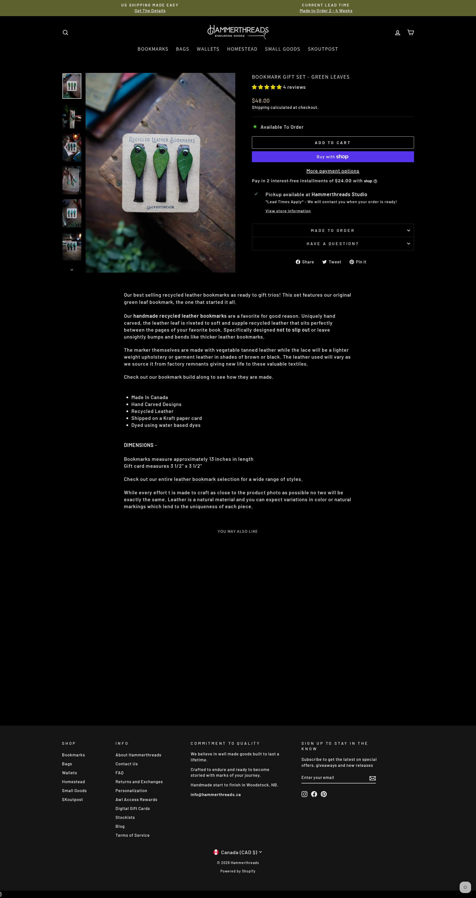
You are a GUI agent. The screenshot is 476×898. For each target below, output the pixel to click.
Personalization (131, 790)
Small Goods (282, 49)
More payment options (332, 171)
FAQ (120, 772)
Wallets (208, 49)
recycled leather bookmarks (196, 295)
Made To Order (333, 230)
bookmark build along (183, 377)
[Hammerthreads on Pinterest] (324, 794)
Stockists (125, 817)
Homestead (242, 49)
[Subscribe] (372, 777)
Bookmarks (153, 49)
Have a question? (333, 243)
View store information (288, 210)
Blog (120, 826)
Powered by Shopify (238, 871)
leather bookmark (195, 479)
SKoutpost (323, 49)
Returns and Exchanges (139, 781)
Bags (182, 49)
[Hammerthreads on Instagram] (304, 794)
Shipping (260, 107)
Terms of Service (133, 835)
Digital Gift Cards (133, 808)
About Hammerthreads (138, 754)
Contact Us (127, 763)
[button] (267, 87)
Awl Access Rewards (136, 799)
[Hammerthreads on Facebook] (314, 794)
